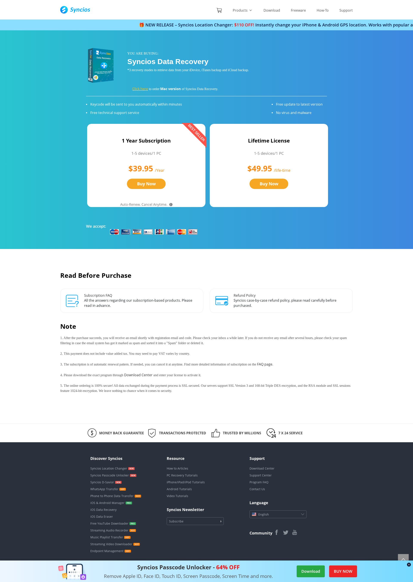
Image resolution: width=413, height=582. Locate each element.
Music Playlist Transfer (106, 537)
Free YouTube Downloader (109, 523)
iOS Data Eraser (101, 516)
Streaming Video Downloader (111, 544)
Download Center (138, 375)
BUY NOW (343, 571)
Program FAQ (259, 482)
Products (240, 10)
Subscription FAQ (98, 295)
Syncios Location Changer (108, 468)
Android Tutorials (179, 489)
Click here (140, 88)
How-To (323, 10)
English (263, 514)
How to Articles (177, 468)
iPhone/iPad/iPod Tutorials (186, 482)
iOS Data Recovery (103, 510)
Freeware (298, 10)
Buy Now (146, 184)
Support (346, 10)
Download (272, 10)
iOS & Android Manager (107, 503)
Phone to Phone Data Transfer (112, 496)
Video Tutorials (177, 496)
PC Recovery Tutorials (182, 475)
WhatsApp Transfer (104, 489)
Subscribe (176, 521)
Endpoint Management (106, 551)
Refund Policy (245, 295)
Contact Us (257, 489)
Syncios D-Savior (102, 482)
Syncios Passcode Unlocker (109, 475)
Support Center (261, 475)
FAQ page (264, 364)
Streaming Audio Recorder (109, 530)
